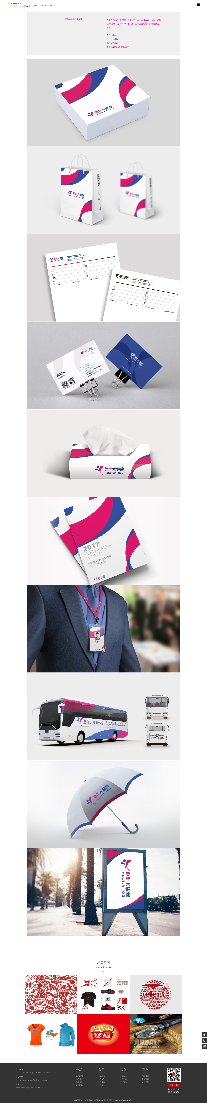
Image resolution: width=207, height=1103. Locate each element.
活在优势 (101, 1079)
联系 (145, 1069)
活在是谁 (101, 1076)
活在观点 (123, 1076)
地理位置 (145, 1076)
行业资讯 (123, 1082)
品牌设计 (79, 1079)
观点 (123, 1069)
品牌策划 (79, 1076)
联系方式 (145, 1079)
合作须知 (101, 1082)
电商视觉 (79, 1082)
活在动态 (123, 1079)
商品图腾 (79, 1085)
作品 (79, 1069)
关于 (101, 1069)
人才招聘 (145, 1082)
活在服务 (101, 1085)
